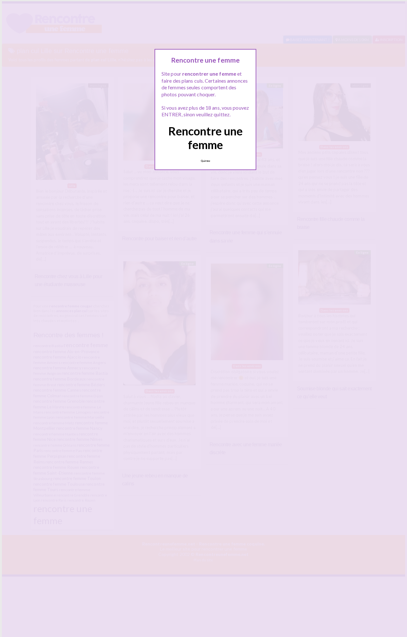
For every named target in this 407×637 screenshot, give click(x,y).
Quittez (205, 160)
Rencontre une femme (205, 138)
